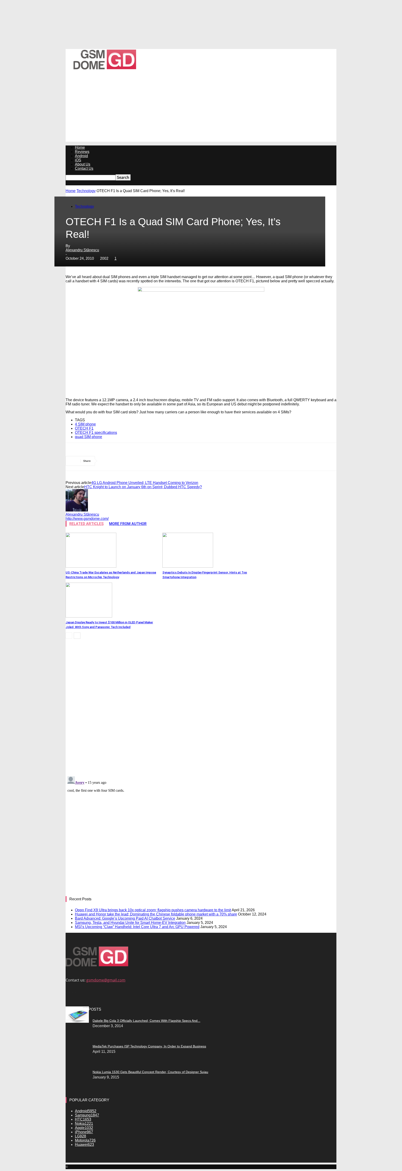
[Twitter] (124, 461)
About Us (82, 164)
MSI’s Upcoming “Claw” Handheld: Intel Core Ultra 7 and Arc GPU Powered (137, 927)
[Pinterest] (141, 461)
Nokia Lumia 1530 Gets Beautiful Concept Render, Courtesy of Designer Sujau (150, 1072)
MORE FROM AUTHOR (128, 524)
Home (80, 147)
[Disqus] (201, 708)
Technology (86, 191)
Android (81, 156)
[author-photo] (77, 510)
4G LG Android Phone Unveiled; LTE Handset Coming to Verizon (144, 483)
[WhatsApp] (157, 461)
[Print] (207, 461)
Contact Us (84, 168)
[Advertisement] (201, 109)
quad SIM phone (88, 437)
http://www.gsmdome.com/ (87, 519)
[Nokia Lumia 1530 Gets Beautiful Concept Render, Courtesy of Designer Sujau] (77, 1019)
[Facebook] (107, 461)
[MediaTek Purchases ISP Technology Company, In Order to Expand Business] (77, 1021)
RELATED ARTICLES (86, 524)
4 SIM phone (85, 424)
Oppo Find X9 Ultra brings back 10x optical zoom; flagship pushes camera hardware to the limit (153, 910)
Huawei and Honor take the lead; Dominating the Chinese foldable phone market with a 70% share (156, 914)
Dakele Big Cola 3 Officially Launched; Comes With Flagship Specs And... (146, 1020)
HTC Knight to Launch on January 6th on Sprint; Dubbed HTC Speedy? (143, 487)
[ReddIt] (174, 461)
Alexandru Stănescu (82, 250)
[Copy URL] (224, 461)
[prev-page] (69, 635)
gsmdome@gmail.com (105, 980)
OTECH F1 (84, 428)
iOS (78, 160)
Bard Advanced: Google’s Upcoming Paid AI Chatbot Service (125, 918)
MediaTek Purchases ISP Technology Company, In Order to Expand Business (149, 1046)
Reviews (82, 152)
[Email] (191, 461)
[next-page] (77, 635)
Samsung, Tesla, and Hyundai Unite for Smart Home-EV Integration (130, 923)
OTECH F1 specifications (96, 433)
